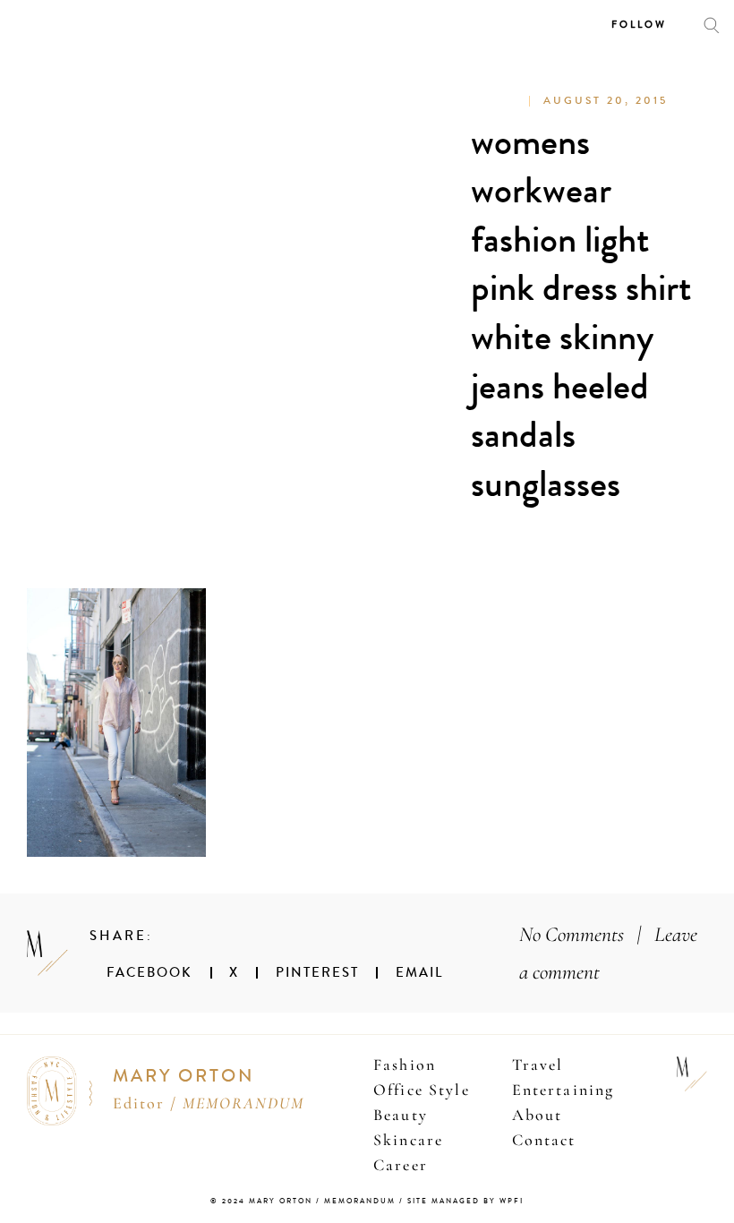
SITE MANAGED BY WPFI (465, 1201)
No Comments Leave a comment (608, 953)
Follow (639, 24)
